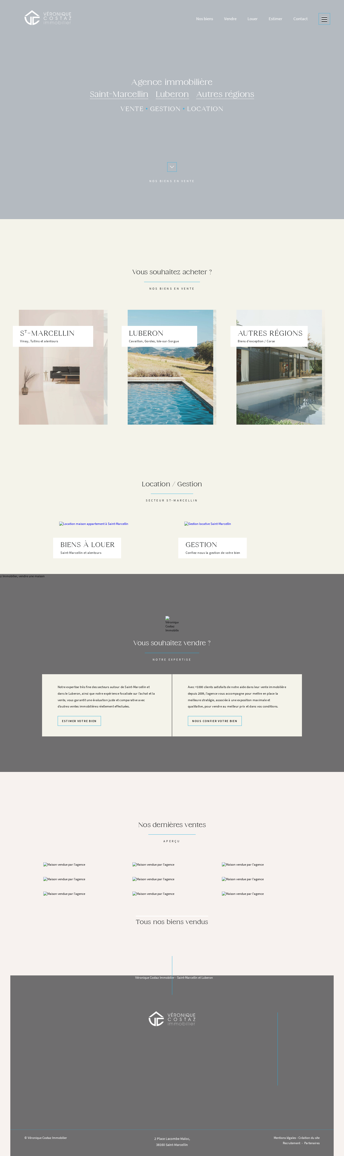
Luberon (172, 95)
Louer (289, 1071)
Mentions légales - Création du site (297, 1138)
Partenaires (312, 1143)
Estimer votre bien (79, 721)
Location (205, 109)
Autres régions (225, 95)
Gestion (165, 109)
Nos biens (292, 1045)
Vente (132, 109)
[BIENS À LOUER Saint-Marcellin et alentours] (109, 514)
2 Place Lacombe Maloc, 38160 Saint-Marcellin (172, 1141)
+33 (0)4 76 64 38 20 (172, 1079)
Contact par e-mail (172, 1092)
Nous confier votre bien (214, 721)
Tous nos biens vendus (172, 922)
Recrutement (291, 1143)
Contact (290, 1079)
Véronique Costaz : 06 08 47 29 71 (174, 1112)
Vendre (290, 1053)
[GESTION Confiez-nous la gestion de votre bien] (234, 514)
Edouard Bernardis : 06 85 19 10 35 (174, 1120)
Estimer (290, 1062)
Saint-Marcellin (119, 95)
